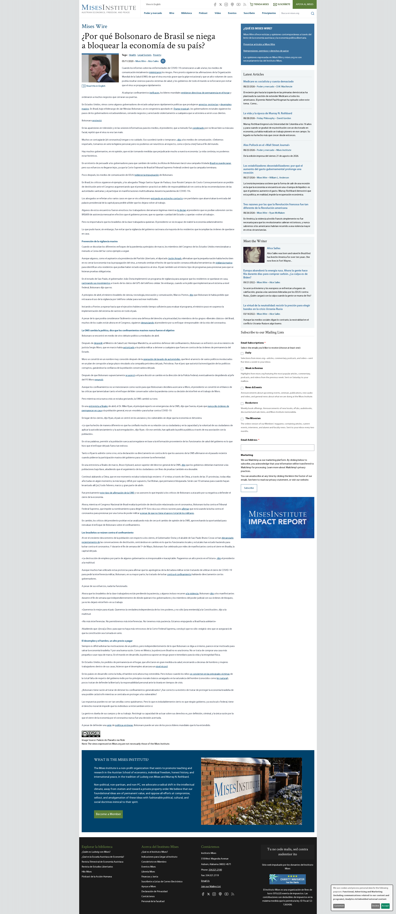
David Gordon (284, 118)
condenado (198, 128)
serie (109, 725)
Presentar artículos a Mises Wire (259, 44)
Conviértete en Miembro (153, 862)
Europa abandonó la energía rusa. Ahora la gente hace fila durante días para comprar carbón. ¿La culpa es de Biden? (275, 274)
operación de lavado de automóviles (161, 359)
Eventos (232, 13)
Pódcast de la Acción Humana (97, 877)
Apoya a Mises (148, 886)
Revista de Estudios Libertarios (97, 867)
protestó (97, 120)
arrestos (203, 104)
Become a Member (108, 814)
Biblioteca (186, 13)
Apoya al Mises (304, 4)
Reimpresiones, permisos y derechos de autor (266, 51)
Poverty (157, 55)
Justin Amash (174, 258)
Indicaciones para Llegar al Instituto (159, 857)
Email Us (205, 881)
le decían (181, 210)
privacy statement (278, 480)
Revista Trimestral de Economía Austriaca (102, 862)
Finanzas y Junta (149, 877)
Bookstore (251, 403)
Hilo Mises (87, 872)
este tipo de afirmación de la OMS (117, 493)
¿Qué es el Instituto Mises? (154, 852)
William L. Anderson (279, 178)
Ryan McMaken (277, 213)
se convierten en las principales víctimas (210, 674)
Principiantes (269, 13)
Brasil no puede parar (220, 163)
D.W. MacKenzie (284, 86)
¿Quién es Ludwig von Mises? (96, 852)
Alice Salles (153, 61)
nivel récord (162, 666)
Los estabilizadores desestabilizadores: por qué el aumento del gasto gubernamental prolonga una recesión (273, 169)
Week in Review (254, 368)
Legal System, (145, 55)
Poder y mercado (153, 13)
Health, (132, 55)
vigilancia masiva (223, 263)
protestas (213, 104)
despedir (98, 343)
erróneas (128, 725)
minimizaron (155, 72)
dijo (179, 140)
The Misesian (252, 418)
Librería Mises (148, 872)
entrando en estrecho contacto (167, 198)
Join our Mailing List (211, 886)
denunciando (147, 323)
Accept (385, 906)
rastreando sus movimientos (96, 283)
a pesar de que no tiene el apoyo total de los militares (167, 513)
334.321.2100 (215, 870)
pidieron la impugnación (147, 175)
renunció (99, 380)
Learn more (273, 467)
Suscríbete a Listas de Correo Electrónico (162, 881)
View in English (153, 4)
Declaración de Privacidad (154, 891)
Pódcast (203, 13)
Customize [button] (339, 906)
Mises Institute (283, 150)
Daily (248, 353)
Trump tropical (181, 109)
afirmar (185, 509)
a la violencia (192, 593)
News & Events (253, 387)
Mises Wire (94, 27)
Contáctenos (148, 896)
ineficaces (154, 93)
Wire (171, 13)
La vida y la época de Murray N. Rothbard (267, 113)
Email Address (250, 440)
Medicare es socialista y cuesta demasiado (268, 81)
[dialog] (362, 898)
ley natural (222, 678)
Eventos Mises (148, 867)
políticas (119, 725)
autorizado (129, 347)
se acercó (130, 375)
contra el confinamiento (179, 574)
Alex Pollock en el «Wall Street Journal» (266, 145)
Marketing (247, 455)
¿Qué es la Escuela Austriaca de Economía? (103, 857)
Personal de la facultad (152, 901)
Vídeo (218, 13)
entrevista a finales (98, 406)
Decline (375, 906)
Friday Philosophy (266, 118)
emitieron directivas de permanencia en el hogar (205, 93)
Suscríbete (249, 13)
